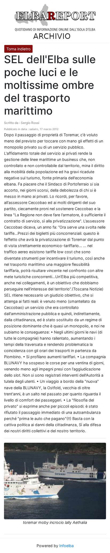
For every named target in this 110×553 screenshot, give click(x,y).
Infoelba (66, 545)
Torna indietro (18, 49)
